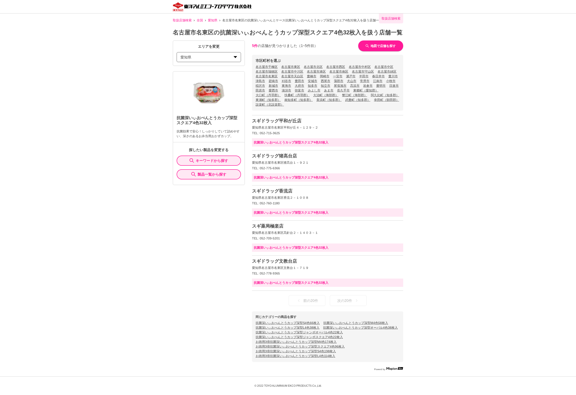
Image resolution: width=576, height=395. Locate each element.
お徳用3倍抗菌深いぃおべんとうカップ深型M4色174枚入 (296, 342)
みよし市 (314, 90)
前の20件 (310, 301)
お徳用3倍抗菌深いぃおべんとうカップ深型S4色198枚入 (296, 351)
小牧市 (391, 81)
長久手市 (343, 90)
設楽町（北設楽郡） (270, 104)
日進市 (394, 85)
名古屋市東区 (290, 67)
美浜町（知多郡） (329, 100)
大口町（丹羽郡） (268, 95)
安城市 (312, 81)
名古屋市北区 (313, 67)
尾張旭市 (340, 85)
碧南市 (273, 81)
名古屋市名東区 (267, 76)
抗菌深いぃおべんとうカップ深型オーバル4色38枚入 (360, 327)
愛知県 (212, 20)
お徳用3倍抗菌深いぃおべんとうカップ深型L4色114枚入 (295, 356)
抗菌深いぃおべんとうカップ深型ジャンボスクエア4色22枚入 (299, 337)
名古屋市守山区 (363, 71)
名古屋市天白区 (292, 76)
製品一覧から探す (212, 174)
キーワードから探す (212, 161)
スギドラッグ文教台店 (274, 261)
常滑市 (364, 81)
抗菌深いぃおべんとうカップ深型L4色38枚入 (288, 327)
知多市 (312, 85)
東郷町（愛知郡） (365, 90)
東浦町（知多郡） (268, 100)
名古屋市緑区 (387, 71)
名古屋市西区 (335, 67)
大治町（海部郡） (325, 95)
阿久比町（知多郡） (385, 95)
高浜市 (355, 85)
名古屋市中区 (383, 67)
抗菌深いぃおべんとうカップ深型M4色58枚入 (355, 323)
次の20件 (344, 301)
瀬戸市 (351, 76)
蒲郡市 (338, 81)
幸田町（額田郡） (386, 100)
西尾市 (325, 81)
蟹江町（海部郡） (354, 95)
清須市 (286, 90)
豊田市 (299, 81)
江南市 (377, 81)
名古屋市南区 (338, 71)
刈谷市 (286, 81)
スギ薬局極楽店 (268, 225)
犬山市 (351, 81)
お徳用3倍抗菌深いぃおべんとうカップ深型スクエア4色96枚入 (300, 346)
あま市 (328, 90)
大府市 (299, 85)
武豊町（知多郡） (357, 100)
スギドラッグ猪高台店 (274, 155)
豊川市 (393, 76)
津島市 (260, 81)
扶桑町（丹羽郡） (297, 95)
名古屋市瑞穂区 (267, 71)
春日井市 (378, 76)
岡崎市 (324, 76)
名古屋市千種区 (267, 67)
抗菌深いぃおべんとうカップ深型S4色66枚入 (288, 323)
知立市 (325, 85)
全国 (200, 20)
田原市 (260, 90)
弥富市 (299, 90)
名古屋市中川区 (292, 71)
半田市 (364, 76)
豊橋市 (311, 76)
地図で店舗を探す (383, 46)
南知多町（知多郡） (298, 100)
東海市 (286, 85)
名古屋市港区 (316, 71)
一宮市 (337, 76)
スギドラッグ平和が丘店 (277, 120)
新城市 (273, 85)
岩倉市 (368, 85)
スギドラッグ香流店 (272, 190)
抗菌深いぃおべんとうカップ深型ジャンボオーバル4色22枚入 (299, 332)
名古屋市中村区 (360, 67)
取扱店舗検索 (182, 20)
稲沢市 (260, 85)
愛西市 (273, 90)
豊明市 (381, 85)
